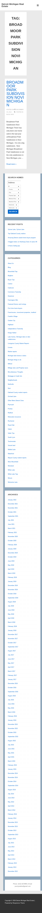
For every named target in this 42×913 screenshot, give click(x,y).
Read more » (11, 164)
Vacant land (11, 445)
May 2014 (11, 802)
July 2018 (11, 606)
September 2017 (13, 647)
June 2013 (11, 847)
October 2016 (12, 687)
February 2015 (12, 765)
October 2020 (12, 540)
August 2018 (12, 602)
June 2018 (11, 610)
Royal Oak (11, 425)
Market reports (12, 351)
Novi (12, 114)
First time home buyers (15, 308)
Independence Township (15, 329)
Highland (10, 324)
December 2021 (13, 504)
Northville (11, 384)
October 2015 (12, 732)
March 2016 (11, 712)
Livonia (10, 347)
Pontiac (10, 409)
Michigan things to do (14, 360)
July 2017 (11, 655)
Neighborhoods (12, 380)
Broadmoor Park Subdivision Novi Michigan (15, 93)
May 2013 (11, 851)
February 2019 (12, 577)
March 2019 (11, 573)
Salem (10, 429)
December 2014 (13, 773)
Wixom (10, 478)
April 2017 (11, 667)
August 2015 (12, 740)
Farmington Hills (13, 300)
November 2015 (13, 728)
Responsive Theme (19, 903)
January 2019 (12, 581)
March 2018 (11, 622)
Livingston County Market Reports (18, 343)
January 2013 (12, 867)
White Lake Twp (13, 474)
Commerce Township (14, 292)
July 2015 (11, 745)
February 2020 (12, 545)
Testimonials (12, 441)
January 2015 (12, 769)
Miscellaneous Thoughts (15, 372)
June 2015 (11, 749)
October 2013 (12, 830)
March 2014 (11, 810)
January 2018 (12, 630)
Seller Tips (11, 433)
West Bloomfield (13, 462)
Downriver (11, 296)
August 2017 (12, 651)
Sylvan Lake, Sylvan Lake (16, 229)
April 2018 (11, 618)
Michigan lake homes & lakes (17, 355)
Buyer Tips (11, 280)
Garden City (11, 320)
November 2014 (13, 777)
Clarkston (11, 288)
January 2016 (12, 720)
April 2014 (11, 806)
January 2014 (12, 818)
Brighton (10, 275)
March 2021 (11, 528)
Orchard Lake (12, 396)
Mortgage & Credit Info (15, 376)
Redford (10, 413)
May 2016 (11, 708)
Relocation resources (14, 417)
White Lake (11, 470)
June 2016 (11, 704)
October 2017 (12, 642)
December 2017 (13, 634)
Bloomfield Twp (12, 271)
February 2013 (12, 863)
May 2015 (11, 753)
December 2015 (13, 724)
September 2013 (13, 834)
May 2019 (11, 565)
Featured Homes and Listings (17, 304)
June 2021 (11, 524)
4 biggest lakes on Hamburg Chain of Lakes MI (22, 242)
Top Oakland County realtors (17, 233)
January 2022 (12, 500)
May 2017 (11, 663)
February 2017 (12, 675)
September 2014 (13, 785)
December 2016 (13, 683)
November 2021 (13, 508)
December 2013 (13, 822)
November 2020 (13, 536)
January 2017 (12, 679)
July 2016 (11, 700)
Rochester (11, 421)
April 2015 (11, 757)
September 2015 (13, 736)
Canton (10, 284)
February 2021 (12, 532)
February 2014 (12, 814)
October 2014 (12, 781)
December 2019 (13, 553)
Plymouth (11, 404)
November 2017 (13, 638)
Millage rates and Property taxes (18, 368)
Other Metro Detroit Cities (16, 400)
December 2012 (13, 871)
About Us (11, 263)
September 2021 (13, 516)
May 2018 (11, 614)
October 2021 (12, 512)
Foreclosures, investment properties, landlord (22, 312)
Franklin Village (12, 316)
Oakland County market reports (17, 392)
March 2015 (11, 761)
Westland (11, 466)
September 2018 (13, 598)
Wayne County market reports (17, 458)
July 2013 (11, 843)
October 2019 (12, 557)
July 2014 (11, 794)
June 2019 (11, 561)
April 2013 (11, 855)
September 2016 (13, 691)
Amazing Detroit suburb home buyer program (22, 237)
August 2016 (12, 696)
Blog (8, 114)
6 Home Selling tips (14, 246)
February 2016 (12, 716)
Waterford (11, 453)
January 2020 (12, 549)
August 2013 (12, 838)
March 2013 (11, 859)
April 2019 (11, 569)
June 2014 (11, 798)
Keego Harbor (12, 333)
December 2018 (13, 585)
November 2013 (13, 826)
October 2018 (12, 593)
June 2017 (11, 659)
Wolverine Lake (12, 482)
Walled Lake (12, 449)
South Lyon (11, 437)
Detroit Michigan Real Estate (13, 5)
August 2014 (12, 789)
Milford (10, 364)
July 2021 (11, 520)
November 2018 (13, 589)
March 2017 (11, 671)
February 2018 (12, 626)
